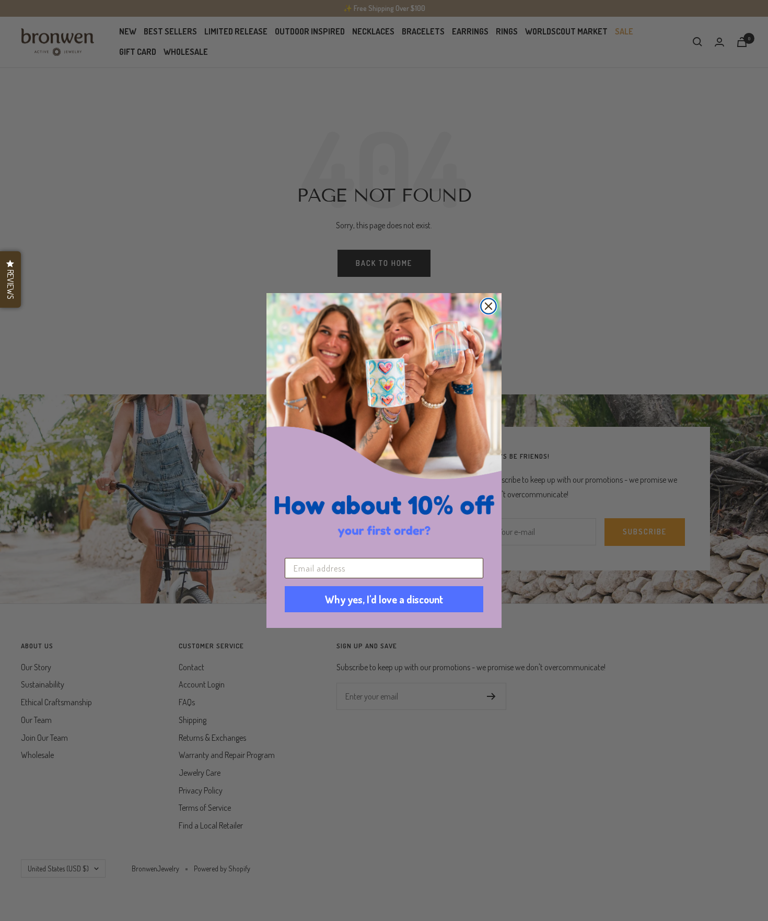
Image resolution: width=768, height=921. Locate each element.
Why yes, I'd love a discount (384, 599)
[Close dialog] (488, 306)
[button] (10, 279)
